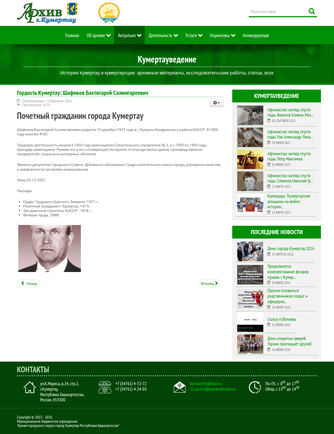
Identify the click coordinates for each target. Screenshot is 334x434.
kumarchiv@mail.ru (206, 383)
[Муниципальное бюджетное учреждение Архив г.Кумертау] (47, 13)
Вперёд (207, 283)
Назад (31, 283)
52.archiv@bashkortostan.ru (213, 389)
